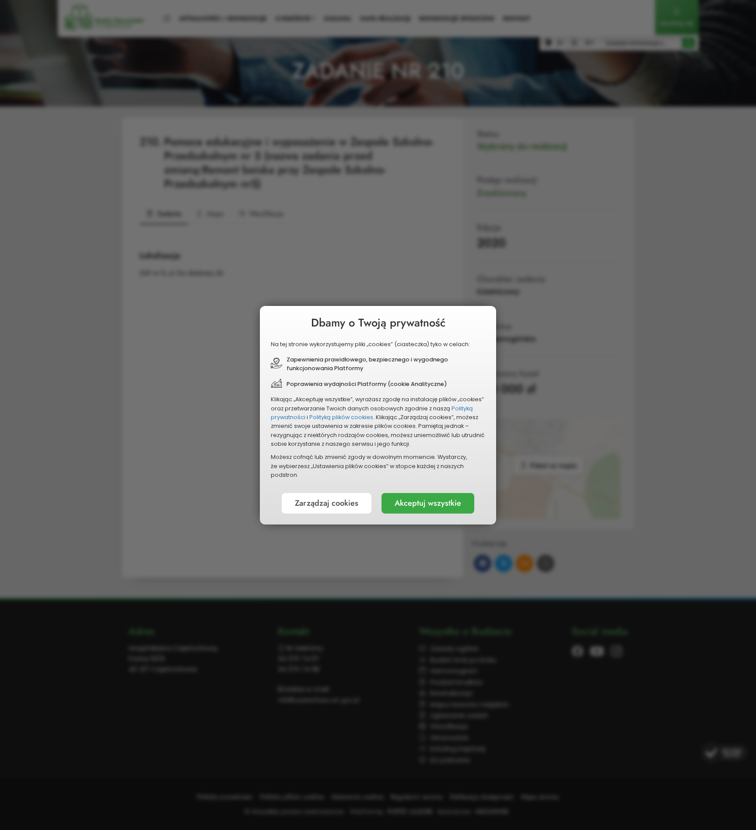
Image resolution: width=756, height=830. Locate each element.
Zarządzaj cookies (326, 503)
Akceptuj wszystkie (428, 503)
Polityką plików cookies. (341, 417)
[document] (378, 415)
